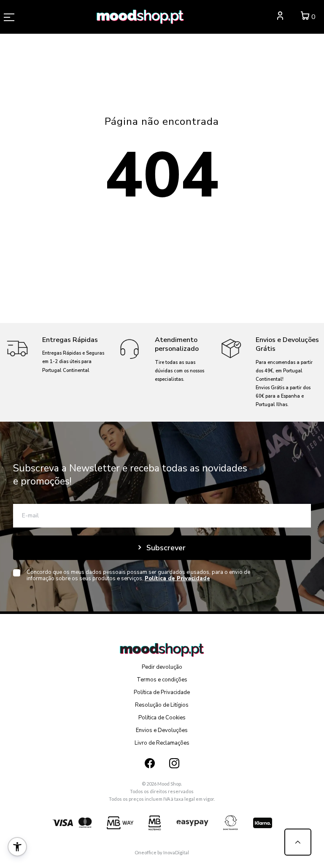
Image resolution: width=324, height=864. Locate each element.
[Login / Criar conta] (280, 17)
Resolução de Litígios (162, 705)
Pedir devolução (162, 667)
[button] (17, 847)
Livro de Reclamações (162, 743)
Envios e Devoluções (162, 730)
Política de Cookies (162, 717)
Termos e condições (162, 680)
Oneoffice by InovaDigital (162, 852)
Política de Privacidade (162, 692)
